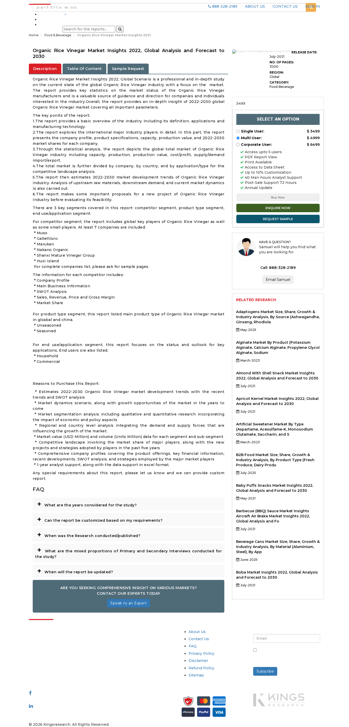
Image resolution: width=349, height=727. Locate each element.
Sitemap (196, 675)
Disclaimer (198, 660)
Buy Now (278, 197)
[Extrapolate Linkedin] (31, 705)
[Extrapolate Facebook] (30, 692)
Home (34, 35)
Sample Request (128, 68)
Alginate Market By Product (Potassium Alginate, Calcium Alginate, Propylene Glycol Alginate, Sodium (278, 347)
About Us (197, 631)
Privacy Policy (201, 653)
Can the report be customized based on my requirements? (99, 519)
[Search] (120, 29)
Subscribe (265, 671)
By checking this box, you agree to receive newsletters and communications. (288, 655)
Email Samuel (278, 279)
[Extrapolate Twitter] (62, 699)
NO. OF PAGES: (282, 62)
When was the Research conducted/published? (88, 534)
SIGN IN (312, 6)
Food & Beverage (58, 35)
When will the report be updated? (75, 570)
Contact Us (199, 639)
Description (45, 68)
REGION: (277, 72)
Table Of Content (84, 68)
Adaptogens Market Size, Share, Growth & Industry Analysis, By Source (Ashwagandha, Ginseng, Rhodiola (278, 316)
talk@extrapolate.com (49, 667)
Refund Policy (201, 668)
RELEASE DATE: (304, 52)
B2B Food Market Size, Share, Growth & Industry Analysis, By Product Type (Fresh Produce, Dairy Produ (275, 459)
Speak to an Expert (128, 603)
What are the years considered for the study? (87, 503)
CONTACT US (285, 6)
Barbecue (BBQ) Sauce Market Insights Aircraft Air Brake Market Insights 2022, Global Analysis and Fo (273, 516)
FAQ (192, 646)
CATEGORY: (279, 82)
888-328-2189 (224, 6)
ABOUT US (255, 6)
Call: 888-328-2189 (278, 267)
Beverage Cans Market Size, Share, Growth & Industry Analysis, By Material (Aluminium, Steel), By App (278, 546)
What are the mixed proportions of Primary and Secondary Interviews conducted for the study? (128, 552)
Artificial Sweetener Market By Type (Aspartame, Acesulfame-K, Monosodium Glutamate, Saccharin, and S (274, 429)
